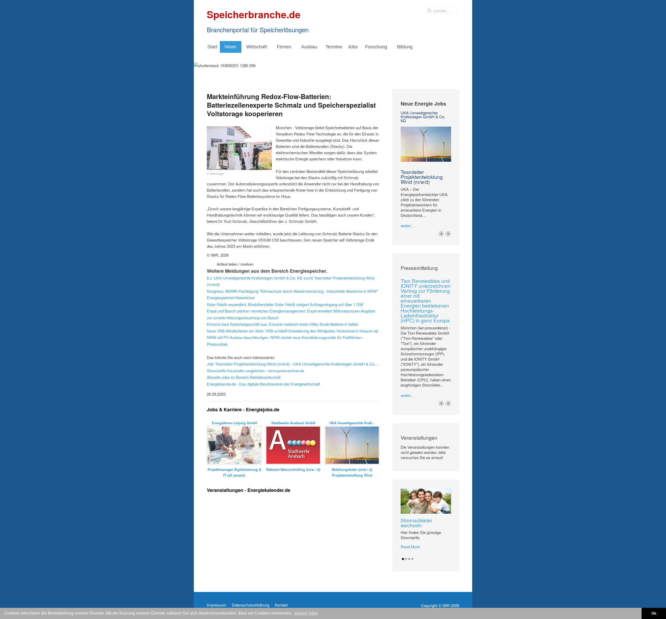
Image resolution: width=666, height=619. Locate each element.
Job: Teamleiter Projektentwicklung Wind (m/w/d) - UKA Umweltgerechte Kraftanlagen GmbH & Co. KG (293, 364)
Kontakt (281, 605)
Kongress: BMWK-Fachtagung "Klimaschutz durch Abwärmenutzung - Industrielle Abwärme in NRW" (292, 291)
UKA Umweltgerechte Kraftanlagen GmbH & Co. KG (423, 116)
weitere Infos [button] (306, 613)
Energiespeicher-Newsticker (231, 297)
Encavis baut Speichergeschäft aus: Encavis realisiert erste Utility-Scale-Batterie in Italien (282, 324)
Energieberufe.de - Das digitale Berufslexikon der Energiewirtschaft (263, 384)
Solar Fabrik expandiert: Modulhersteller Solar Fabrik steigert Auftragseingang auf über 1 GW (285, 304)
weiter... (407, 225)
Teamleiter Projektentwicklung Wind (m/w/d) (422, 176)
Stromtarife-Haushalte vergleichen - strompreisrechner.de (255, 370)
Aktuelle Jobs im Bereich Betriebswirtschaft (243, 377)
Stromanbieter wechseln (416, 523)
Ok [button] (653, 613)
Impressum (216, 605)
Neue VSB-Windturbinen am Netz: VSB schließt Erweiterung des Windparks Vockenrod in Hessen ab (292, 331)
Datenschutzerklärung (250, 605)
